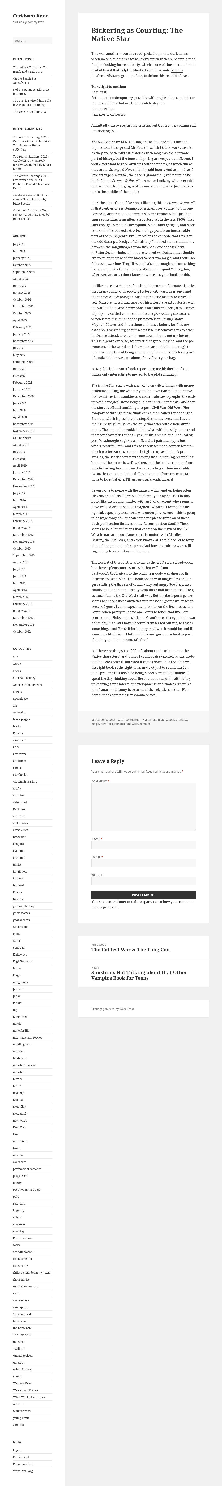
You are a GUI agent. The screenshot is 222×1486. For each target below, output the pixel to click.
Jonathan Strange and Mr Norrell (121, 147)
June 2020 (19, 403)
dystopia (18, 851)
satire (17, 1245)
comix (17, 768)
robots (17, 1217)
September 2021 (24, 362)
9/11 (16, 657)
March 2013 (21, 597)
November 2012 (23, 624)
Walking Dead (22, 1383)
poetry (17, 1183)
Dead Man (118, 579)
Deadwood (183, 562)
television (19, 1321)
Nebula (18, 1100)
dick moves (20, 823)
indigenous (20, 982)
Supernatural (22, 1314)
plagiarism (20, 1176)
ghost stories (21, 913)
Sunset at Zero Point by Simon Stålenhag (31, 145)
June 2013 (19, 576)
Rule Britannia (22, 1238)
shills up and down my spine (31, 1273)
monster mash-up (24, 1065)
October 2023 (22, 313)
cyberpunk (20, 802)
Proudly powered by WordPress (112, 1009)
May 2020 (19, 410)
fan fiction (20, 871)
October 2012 (22, 631)
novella (18, 1155)
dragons (18, 844)
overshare (20, 1162)
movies (17, 1079)
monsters (19, 1072)
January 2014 (22, 528)
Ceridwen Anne (31, 15)
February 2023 (22, 327)
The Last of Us (22, 1335)
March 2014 (21, 514)
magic (17, 1024)
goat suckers (21, 920)
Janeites (18, 989)
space (16, 1293)
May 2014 (19, 500)
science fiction (22, 1259)
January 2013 (22, 611)
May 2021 (19, 375)
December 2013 (23, 535)
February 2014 (22, 521)
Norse (17, 1148)
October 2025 (22, 265)
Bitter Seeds (104, 252)
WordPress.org (23, 1471)
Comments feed (23, 1464)
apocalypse (20, 698)
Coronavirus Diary (25, 781)
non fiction (20, 1141)
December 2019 (23, 424)
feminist (18, 885)
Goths (16, 941)
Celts (16, 747)
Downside (19, 837)
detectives (20, 816)
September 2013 (24, 555)
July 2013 (19, 569)
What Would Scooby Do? (29, 1397)
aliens (17, 671)
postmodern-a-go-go (26, 1190)
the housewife (22, 1328)
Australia (19, 712)
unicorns (19, 1362)
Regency (18, 1210)
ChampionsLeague (25, 210)
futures (18, 899)
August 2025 (21, 279)
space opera (21, 1300)
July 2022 (19, 348)
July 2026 (19, 244)
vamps (17, 1376)
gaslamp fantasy (24, 906)
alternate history (24, 678)
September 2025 (24, 272)
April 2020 (20, 417)
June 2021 (19, 369)
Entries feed (21, 1457)
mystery (18, 1093)
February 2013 (22, 604)
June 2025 (19, 286)
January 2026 (22, 258)
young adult (21, 1418)
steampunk (20, 1307)
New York (19, 1127)
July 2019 (19, 452)
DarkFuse (19, 809)
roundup (19, 1231)
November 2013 (23, 541)
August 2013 (21, 562)
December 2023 (23, 306)
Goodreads (20, 927)
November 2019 (23, 431)
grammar (19, 947)
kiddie (17, 1003)
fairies (17, 864)
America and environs (27, 685)
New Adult (20, 1113)
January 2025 (22, 292)
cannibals (19, 740)
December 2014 (23, 479)
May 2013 (19, 583)
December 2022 (23, 341)
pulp (16, 1196)
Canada (18, 733)
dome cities (20, 830)
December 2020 (23, 396)
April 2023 (20, 320)
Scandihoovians (23, 1252)
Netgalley (19, 1107)
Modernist (20, 1058)
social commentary (25, 1286)
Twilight (18, 1349)
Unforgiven (119, 573)
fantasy (18, 878)
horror (17, 968)
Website (97, 875)
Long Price (20, 1017)
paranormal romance (27, 1169)
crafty (17, 788)
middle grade (22, 1044)
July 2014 (19, 493)
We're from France (25, 1390)
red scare (19, 1203)
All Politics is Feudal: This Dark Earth (31, 184)
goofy (16, 934)
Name (97, 839)
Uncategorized (23, 1356)
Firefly (17, 892)
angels (17, 692)
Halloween (20, 954)
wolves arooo (22, 1411)
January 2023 (22, 334)
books (17, 726)
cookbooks (20, 775)
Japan (17, 996)
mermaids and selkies (27, 1037)
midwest (18, 1051)
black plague (21, 719)
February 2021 (22, 382)
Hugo (16, 975)
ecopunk (18, 858)
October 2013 (22, 548)
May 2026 (19, 251)
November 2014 (23, 486)
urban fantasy (22, 1369)
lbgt (15, 1010)
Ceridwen (19, 754)
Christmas (19, 761)
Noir (16, 1134)
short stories (21, 1279)
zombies (18, 1425)
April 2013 (20, 590)
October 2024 (22, 299)
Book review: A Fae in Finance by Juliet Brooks (30, 199)
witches (18, 1404)
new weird (20, 1120)
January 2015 (22, 472)
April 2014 (20, 507)
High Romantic (23, 961)
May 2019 (19, 458)
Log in (17, 1450)
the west (18, 1342)
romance (19, 1224)
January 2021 (22, 389)
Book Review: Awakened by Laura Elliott (32, 165)
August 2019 (21, 445)
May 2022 (19, 355)
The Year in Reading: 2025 (30, 112)
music (17, 1086)
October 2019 (22, 438)
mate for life (21, 1030)
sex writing (20, 1266)
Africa (17, 664)
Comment (100, 781)
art (15, 705)
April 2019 (20, 465)
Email (97, 857)
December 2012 (23, 618)
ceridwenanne (130, 720)
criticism (19, 795)
